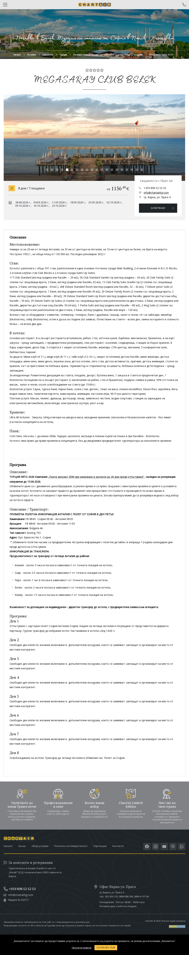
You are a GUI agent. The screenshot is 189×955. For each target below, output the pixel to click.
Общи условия (40, 846)
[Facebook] (147, 846)
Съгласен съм (106, 947)
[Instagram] (155, 846)
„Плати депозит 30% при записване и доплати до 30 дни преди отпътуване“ (96, 477)
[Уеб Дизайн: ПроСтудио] (165, 925)
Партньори (100, 846)
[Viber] (173, 846)
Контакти (118, 846)
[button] (47, 170)
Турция (63, 54)
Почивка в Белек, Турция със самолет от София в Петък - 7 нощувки (108, 54)
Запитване (158, 208)
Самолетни (47, 54)
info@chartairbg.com (156, 192)
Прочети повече (82, 947)
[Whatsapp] (181, 846)
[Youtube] (164, 846)
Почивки (31, 54)
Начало (17, 54)
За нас (22, 846)
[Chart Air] (94, 4)
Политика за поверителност (71, 846)
